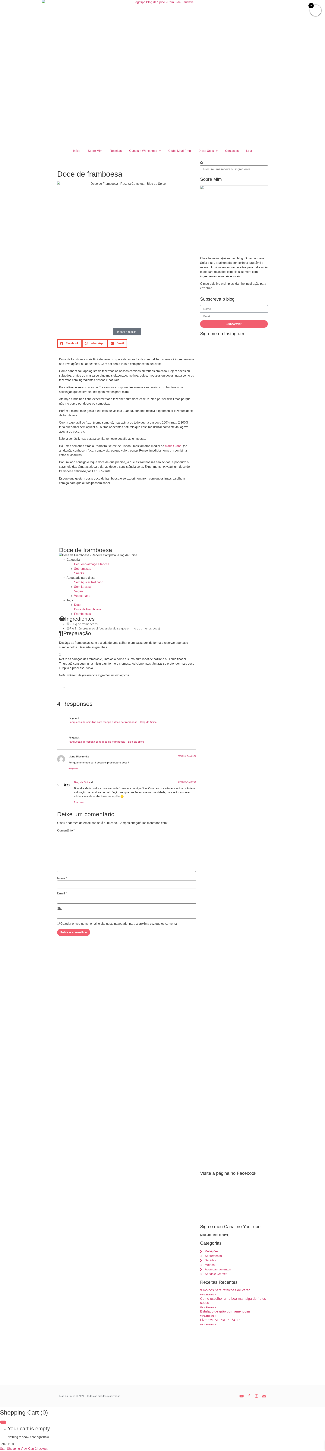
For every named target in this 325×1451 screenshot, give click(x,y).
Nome (62, 878)
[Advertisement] (126, 520)
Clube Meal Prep (179, 150)
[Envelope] (264, 1396)
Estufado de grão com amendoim (225, 1311)
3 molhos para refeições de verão (225, 1290)
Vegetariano (82, 595)
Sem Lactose (83, 586)
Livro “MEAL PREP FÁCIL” (220, 1320)
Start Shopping (10, 1448)
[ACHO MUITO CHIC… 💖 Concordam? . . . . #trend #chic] (234, 355)
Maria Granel (174, 446)
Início (76, 150)
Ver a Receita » (208, 1294)
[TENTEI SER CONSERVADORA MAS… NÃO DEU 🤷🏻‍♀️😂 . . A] (210, 405)
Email (62, 893)
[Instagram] (256, 1396)
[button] (69, 343)
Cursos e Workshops (143, 150)
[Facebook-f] (249, 1396)
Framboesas (82, 613)
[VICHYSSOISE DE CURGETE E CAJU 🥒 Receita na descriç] (210, 813)
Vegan (78, 591)
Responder (73, 768)
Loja (249, 150)
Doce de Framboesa (87, 609)
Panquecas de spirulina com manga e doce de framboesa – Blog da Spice (112, 721)
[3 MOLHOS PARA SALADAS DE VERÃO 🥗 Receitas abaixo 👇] (257, 908)
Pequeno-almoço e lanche (91, 564)
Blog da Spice (82, 782)
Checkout (41, 1448)
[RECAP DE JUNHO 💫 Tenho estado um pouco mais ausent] (234, 739)
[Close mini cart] (3, 1422)
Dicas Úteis (206, 150)
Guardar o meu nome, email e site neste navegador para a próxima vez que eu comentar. (119, 923)
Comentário (66, 830)
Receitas (116, 150)
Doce (77, 604)
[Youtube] (241, 1396)
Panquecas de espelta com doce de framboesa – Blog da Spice (106, 741)
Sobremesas (82, 568)
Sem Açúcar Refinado (88, 582)
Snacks (79, 573)
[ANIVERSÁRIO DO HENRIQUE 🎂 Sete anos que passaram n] (257, 497)
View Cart (27, 1448)
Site (59, 908)
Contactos (232, 150)
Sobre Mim (95, 150)
